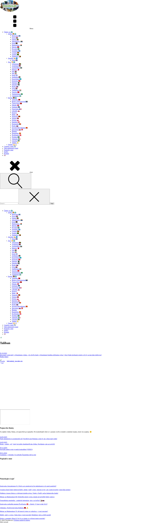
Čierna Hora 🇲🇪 (17, 103)
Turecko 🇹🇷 (15, 92)
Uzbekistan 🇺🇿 (16, 96)
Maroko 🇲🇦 (15, 47)
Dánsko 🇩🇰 (15, 105)
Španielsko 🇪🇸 (16, 133)
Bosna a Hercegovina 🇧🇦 (20, 101)
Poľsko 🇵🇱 (15, 120)
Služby (6, 152)
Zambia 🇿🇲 (15, 54)
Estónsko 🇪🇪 (16, 107)
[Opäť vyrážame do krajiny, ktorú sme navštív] (36, 379)
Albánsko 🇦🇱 (16, 100)
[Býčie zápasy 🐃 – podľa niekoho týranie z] (109, 390)
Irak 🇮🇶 (14, 71)
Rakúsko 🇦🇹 (16, 122)
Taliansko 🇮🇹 (16, 139)
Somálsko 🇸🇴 (16, 51)
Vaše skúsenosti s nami (11, 148)
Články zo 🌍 (8, 32)
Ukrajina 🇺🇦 (16, 141)
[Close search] (34, 197)
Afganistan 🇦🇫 (16, 64)
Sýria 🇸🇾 (14, 88)
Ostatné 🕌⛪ (12, 144)
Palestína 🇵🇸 (16, 84)
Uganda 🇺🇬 (15, 53)
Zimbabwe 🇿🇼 (16, 56)
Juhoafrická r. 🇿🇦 (17, 41)
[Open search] (15, 181)
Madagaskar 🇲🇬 (17, 45)
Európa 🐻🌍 (12, 98)
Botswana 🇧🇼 (16, 36)
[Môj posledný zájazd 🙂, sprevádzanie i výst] (36, 368)
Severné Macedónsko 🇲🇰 (20, 128)
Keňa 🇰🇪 (15, 43)
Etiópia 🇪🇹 (15, 39)
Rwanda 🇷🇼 (15, 49)
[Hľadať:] (9, 203)
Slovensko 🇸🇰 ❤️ (17, 129)
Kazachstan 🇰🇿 (16, 79)
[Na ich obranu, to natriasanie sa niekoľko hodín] (36, 388)
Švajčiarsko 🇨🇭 (16, 135)
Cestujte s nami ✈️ (10, 146)
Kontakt (6, 153)
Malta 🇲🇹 (15, 114)
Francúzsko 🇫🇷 (16, 109)
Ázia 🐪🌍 (11, 62)
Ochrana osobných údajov (22, 520)
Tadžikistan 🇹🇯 (16, 90)
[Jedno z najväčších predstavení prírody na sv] (109, 380)
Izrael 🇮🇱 (15, 75)
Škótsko (14, 131)
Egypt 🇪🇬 (15, 37)
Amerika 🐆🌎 (13, 58)
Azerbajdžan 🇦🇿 (17, 68)
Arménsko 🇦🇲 (16, 66)
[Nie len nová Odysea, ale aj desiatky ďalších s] (109, 401)
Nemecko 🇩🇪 (16, 116)
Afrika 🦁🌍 (12, 34)
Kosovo (14, 113)
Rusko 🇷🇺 (15, 86)
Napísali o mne (8, 150)
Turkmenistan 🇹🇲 (17, 94)
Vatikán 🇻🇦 (15, 143)
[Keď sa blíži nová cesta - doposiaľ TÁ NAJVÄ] (109, 371)
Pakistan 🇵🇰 (15, 83)
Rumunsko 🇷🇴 (16, 124)
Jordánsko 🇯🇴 (16, 77)
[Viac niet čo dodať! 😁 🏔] (36, 396)
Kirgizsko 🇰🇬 (16, 81)
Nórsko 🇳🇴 (15, 118)
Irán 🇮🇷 (14, 73)
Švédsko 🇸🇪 (16, 137)
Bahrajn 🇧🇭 (15, 69)
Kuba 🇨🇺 (15, 60)
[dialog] (72, 272)
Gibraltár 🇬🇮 (16, 111)
